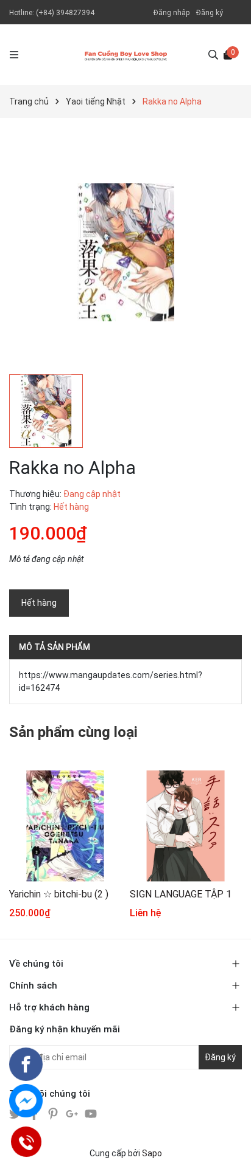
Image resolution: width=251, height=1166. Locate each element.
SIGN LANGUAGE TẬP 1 (181, 894)
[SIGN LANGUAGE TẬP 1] (185, 826)
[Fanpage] (26, 1064)
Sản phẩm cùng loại (73, 732)
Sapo (152, 1153)
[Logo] (126, 54)
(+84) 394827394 (65, 13)
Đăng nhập (171, 13)
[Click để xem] (125, 252)
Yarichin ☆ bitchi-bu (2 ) (58, 894)
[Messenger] (26, 1100)
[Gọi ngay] (25, 1142)
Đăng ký (209, 13)
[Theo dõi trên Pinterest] (54, 1112)
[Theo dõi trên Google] (73, 1112)
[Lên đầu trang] (230, 1145)
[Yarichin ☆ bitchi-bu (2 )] (65, 826)
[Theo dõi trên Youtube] (91, 1112)
